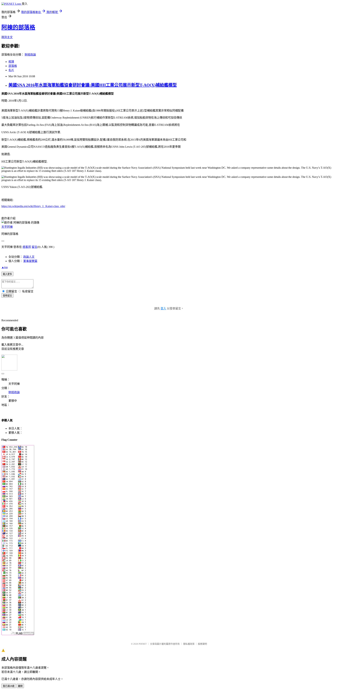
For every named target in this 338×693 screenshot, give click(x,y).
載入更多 (7, 274)
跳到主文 (7, 37)
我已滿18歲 (8, 686)
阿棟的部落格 (18, 27)
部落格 (12, 65)
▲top (4, 267)
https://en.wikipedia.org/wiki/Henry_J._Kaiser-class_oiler (33, 206)
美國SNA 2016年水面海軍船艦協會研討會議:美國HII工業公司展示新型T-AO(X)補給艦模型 (92, 85)
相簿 (11, 61)
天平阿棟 (7, 226)
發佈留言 (7, 295)
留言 (34, 246)
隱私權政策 (189, 644)
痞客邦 (27, 246)
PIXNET (143, 644)
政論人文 (29, 256)
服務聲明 (202, 644)
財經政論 (30, 54)
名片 (11, 70)
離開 (20, 686)
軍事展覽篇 (30, 261)
